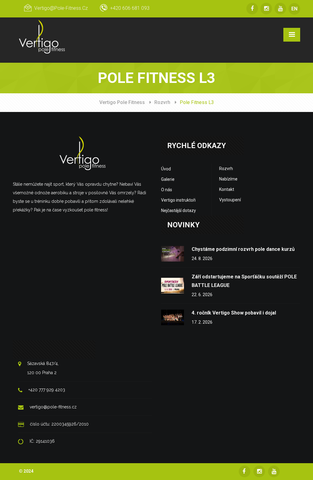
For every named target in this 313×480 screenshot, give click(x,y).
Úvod (166, 168)
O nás (166, 189)
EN (294, 9)
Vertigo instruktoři (178, 200)
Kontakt (226, 189)
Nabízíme (228, 179)
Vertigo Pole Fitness (122, 102)
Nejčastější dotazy (178, 210)
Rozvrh (162, 102)
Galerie (168, 179)
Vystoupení (230, 199)
